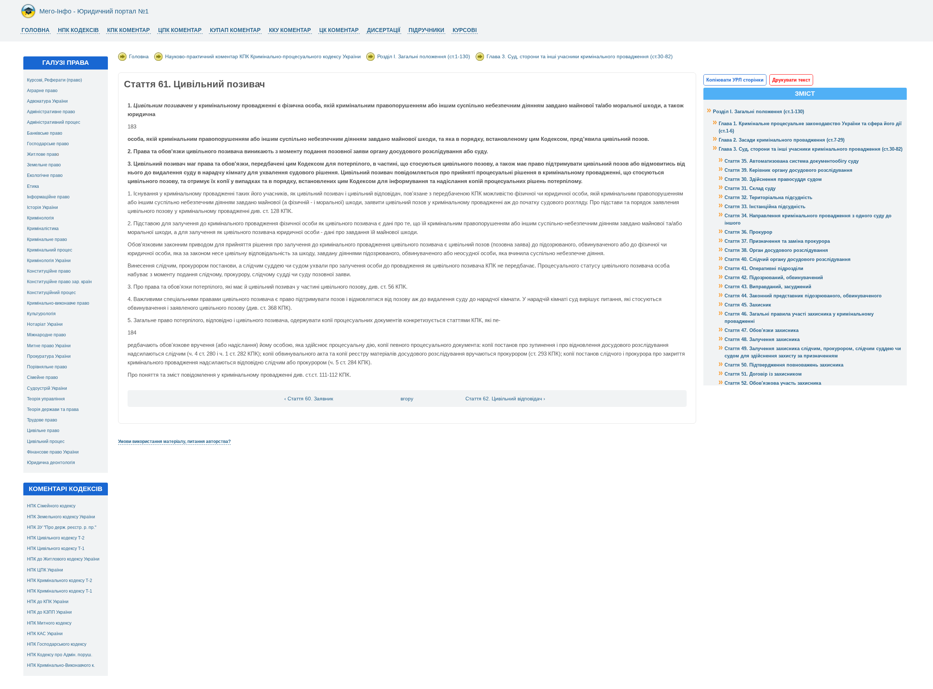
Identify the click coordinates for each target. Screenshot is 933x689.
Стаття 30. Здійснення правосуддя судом (773, 179)
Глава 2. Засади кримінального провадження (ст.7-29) (781, 140)
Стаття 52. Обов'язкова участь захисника (773, 383)
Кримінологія (40, 218)
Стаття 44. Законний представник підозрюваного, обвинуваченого (803, 295)
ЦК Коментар (339, 30)
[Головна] (28, 17)
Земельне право (44, 164)
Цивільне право (43, 430)
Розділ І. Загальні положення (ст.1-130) (423, 56)
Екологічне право (45, 175)
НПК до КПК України (48, 601)
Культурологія (41, 313)
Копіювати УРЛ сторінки (735, 80)
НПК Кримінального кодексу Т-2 (59, 580)
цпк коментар (180, 30)
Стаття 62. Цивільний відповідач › (505, 398)
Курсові (465, 30)
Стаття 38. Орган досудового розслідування (776, 250)
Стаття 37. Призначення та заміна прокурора (777, 241)
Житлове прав (41, 154)
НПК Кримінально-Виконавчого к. (61, 665)
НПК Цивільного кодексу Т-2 (56, 537)
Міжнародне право (46, 334)
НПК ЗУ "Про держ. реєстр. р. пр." (61, 527)
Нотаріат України (45, 324)
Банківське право (44, 133)
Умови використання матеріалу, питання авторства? (174, 441)
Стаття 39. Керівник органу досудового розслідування (788, 170)
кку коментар (290, 30)
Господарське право (48, 143)
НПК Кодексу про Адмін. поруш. (59, 654)
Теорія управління (46, 398)
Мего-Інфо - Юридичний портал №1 (94, 11)
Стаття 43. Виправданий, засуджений (768, 286)
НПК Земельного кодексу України (61, 516)
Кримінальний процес (49, 250)
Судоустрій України (47, 388)
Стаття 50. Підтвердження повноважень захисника (784, 365)
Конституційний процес (51, 292)
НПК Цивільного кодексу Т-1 (56, 548)
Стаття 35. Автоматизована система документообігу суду (792, 161)
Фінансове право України (53, 452)
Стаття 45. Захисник (748, 305)
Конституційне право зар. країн (59, 281)
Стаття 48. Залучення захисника (762, 339)
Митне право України (49, 345)
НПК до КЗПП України (49, 612)
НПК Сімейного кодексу (51, 505)
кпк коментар (128, 30)
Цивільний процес (46, 441)
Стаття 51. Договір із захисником (763, 374)
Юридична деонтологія (51, 462)
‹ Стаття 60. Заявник (308, 398)
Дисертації (383, 30)
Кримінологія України (49, 260)
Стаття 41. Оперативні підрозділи (764, 268)
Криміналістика (43, 228)
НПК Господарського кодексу (56, 644)
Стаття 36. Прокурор (748, 232)
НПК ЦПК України (45, 570)
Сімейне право (42, 377)
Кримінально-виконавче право (58, 303)
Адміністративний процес (53, 122)
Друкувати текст (791, 80)
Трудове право (42, 420)
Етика (33, 186)
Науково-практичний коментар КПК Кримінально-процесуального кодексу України (263, 56)
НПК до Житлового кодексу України (63, 559)
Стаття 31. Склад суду (750, 188)
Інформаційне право (48, 196)
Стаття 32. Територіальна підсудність (768, 197)
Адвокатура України (47, 101)
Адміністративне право (51, 111)
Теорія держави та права (53, 409)
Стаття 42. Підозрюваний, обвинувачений (774, 277)
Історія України (42, 207)
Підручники (426, 30)
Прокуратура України (49, 356)
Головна (36, 30)
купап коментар (235, 30)
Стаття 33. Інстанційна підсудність (765, 206)
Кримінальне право (47, 239)
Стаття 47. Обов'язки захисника (762, 330)
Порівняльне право (47, 366)
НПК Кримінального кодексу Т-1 (59, 591)
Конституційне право (49, 271)
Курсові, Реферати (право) (54, 80)
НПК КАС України (45, 633)
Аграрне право (42, 90)
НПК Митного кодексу (49, 623)
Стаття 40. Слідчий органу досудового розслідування (788, 259)
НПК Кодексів (78, 30)
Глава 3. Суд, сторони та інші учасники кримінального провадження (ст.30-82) (580, 56)
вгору (407, 398)
